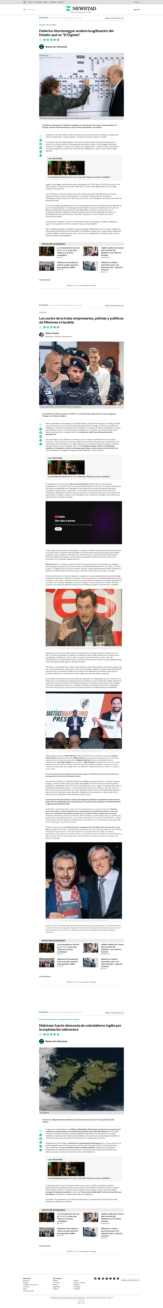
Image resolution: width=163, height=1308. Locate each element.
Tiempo (137, 2)
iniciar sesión (76, 285)
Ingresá (136, 9)
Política (30, 2)
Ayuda (109, 1298)
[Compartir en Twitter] (51, 40)
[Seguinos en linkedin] (114, 1278)
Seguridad (53, 2)
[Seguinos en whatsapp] (107, 1278)
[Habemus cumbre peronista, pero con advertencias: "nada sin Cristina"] (90, 266)
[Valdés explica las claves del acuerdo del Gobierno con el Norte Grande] (90, 251)
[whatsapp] (44, 40)
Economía (38, 2)
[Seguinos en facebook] (95, 1278)
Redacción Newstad (56, 46)
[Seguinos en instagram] (103, 1278)
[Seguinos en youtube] (110, 1278)
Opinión (60, 2)
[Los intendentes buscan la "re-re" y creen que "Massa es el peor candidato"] (46, 251)
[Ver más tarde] (40, 39)
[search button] (24, 2)
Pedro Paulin (52, 333)
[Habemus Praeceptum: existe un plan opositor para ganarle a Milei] (46, 266)
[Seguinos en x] (99, 1278)
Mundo (45, 2)
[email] (54, 40)
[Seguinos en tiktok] (118, 1278)
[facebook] (48, 40)
